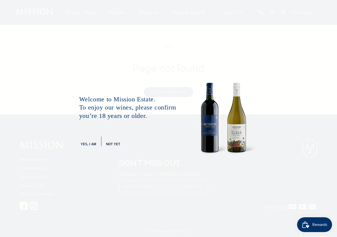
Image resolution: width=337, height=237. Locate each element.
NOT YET (113, 144)
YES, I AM (88, 144)
